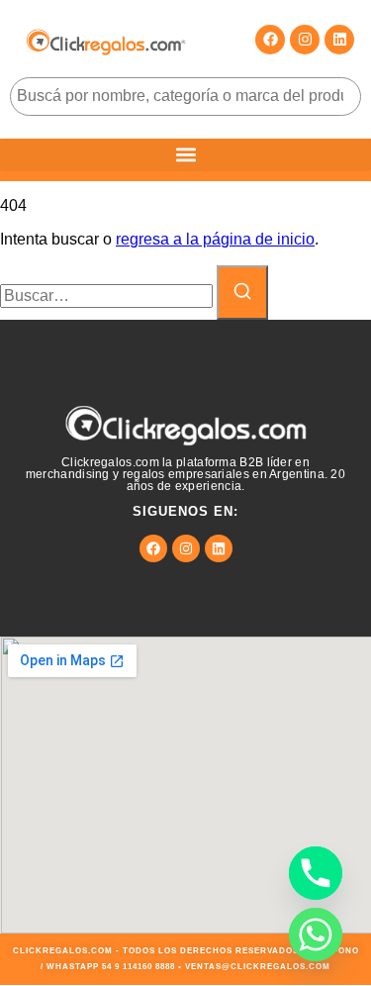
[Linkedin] (339, 39)
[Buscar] (242, 293)
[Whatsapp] (315, 934)
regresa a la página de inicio (215, 239)
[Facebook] (270, 39)
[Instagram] (305, 39)
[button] (185, 155)
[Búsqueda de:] (108, 295)
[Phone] (315, 873)
